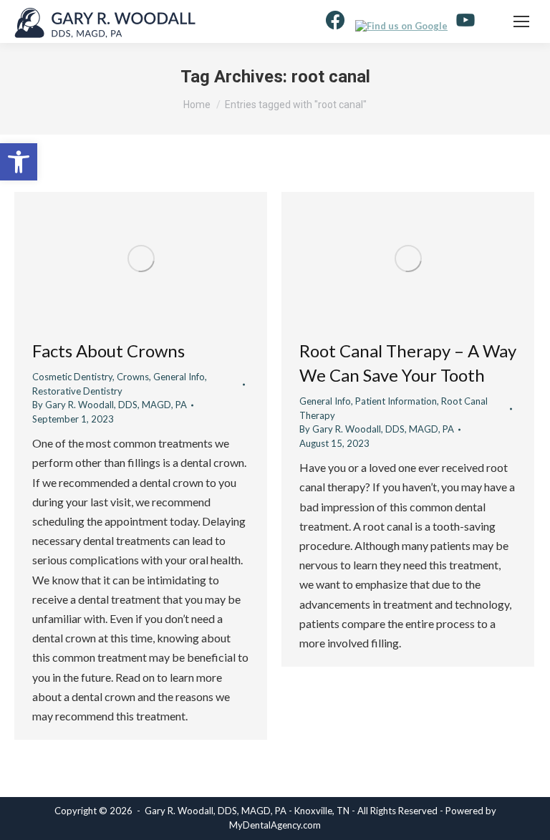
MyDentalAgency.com (275, 825)
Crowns (133, 376)
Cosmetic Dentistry (72, 376)
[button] (18, 161)
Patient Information (396, 401)
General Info (179, 376)
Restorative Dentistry (77, 391)
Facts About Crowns (108, 350)
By (109, 404)
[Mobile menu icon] (521, 21)
